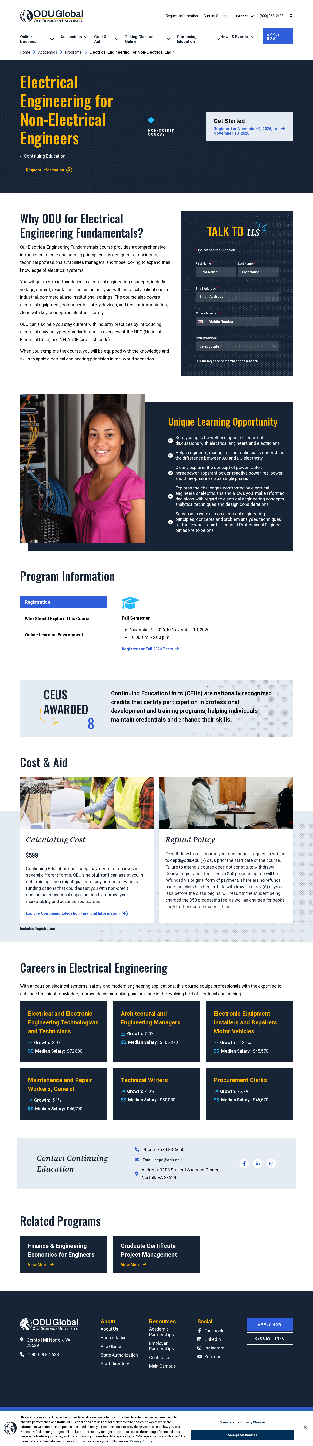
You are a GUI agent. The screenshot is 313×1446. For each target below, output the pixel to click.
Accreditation (114, 1337)
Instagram (214, 1347)
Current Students (217, 16)
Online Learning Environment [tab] (54, 634)
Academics (47, 52)
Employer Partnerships (161, 1346)
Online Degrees (28, 39)
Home (25, 52)
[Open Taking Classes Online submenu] (168, 39)
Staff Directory (115, 1363)
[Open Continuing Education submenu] (218, 39)
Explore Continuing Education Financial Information (73, 913)
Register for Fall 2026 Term (147, 649)
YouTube (213, 1356)
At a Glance (112, 1346)
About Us (109, 1329)
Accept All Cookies (242, 1435)
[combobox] (202, 321)
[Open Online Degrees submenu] (52, 39)
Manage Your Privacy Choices (243, 1422)
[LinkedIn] (258, 1163)
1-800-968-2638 (43, 1354)
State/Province (206, 338)
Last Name (245, 263)
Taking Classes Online (139, 39)
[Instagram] (271, 1163)
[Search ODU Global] (291, 16)
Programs (73, 52)
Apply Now (273, 36)
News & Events (234, 36)
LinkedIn (212, 1339)
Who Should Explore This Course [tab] (57, 618)
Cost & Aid (100, 39)
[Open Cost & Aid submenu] (117, 39)
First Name (203, 263)
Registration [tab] (37, 602)
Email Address (206, 288)
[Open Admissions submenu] (86, 36)
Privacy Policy (141, 1441)
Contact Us (160, 1357)
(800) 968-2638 (272, 16)
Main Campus (162, 1366)
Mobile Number (207, 313)
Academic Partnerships (161, 1331)
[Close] (305, 1427)
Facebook (213, 1330)
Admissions (71, 36)
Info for (242, 16)
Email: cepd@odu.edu (162, 1160)
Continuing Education (187, 39)
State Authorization (119, 1355)
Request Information (182, 16)
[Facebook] (244, 1163)
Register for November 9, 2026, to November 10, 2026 (245, 131)
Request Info (270, 1338)
